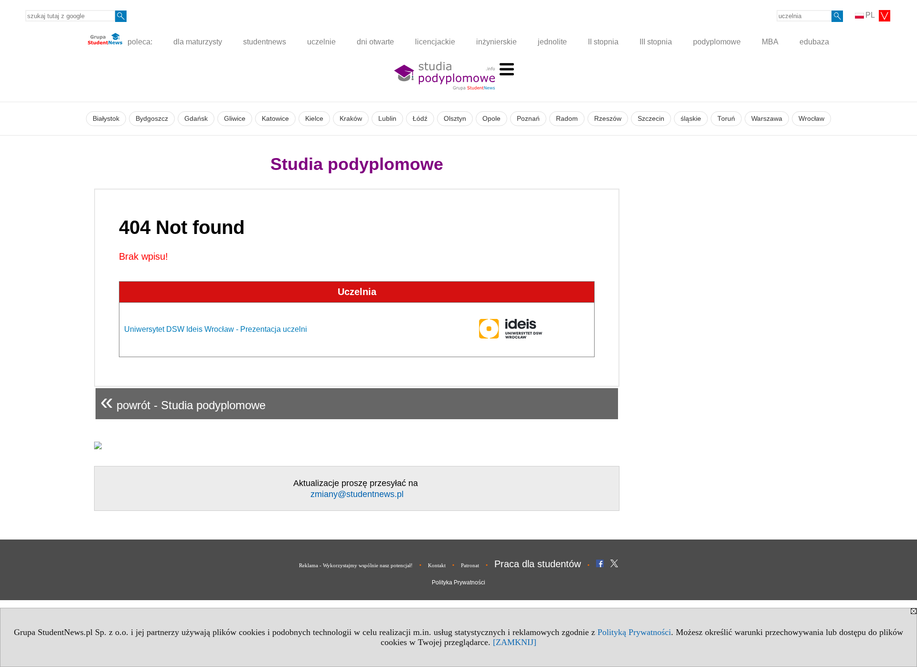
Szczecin (651, 118)
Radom (567, 118)
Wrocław (811, 118)
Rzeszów (607, 118)
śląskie (691, 118)
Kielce (314, 118)
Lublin (387, 118)
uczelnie (321, 42)
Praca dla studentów (537, 564)
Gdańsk (196, 118)
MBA (770, 42)
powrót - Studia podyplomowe (183, 401)
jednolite (552, 42)
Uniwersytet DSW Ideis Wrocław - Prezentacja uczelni (215, 329)
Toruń (726, 118)
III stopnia (656, 42)
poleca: (139, 42)
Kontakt (437, 565)
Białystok (106, 118)
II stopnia (603, 42)
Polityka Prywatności (458, 582)
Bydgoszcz (152, 118)
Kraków (351, 118)
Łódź (420, 118)
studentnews (264, 42)
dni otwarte (375, 42)
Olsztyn (455, 118)
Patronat (470, 565)
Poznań (528, 118)
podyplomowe (717, 42)
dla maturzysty (197, 42)
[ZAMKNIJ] (514, 642)
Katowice (275, 118)
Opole (491, 118)
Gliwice (234, 118)
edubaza (814, 42)
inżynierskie (496, 42)
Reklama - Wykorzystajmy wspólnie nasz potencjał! (356, 565)
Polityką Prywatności (634, 632)
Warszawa (766, 118)
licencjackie (435, 42)
